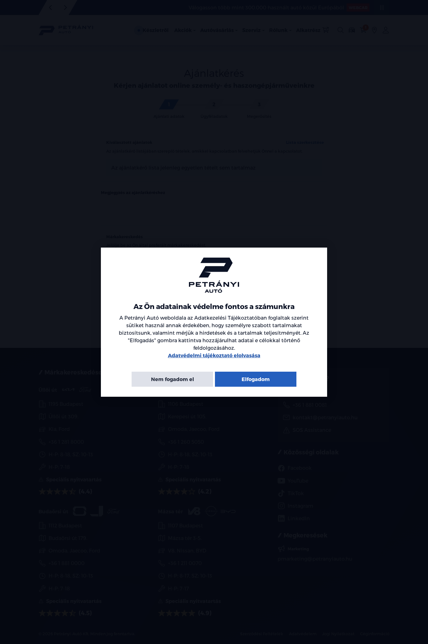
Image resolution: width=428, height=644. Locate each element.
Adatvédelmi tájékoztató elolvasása (214, 355)
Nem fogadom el (172, 379)
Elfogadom (256, 379)
